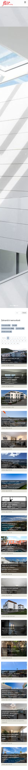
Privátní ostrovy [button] (6, 331)
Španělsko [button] (20, 328)
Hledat (24, 312)
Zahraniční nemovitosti (10, 320)
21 (11, 343)
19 (5, 343)
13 (13, 340)
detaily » (23, 359)
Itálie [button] (14, 325)
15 (19, 340)
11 (7, 340)
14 (16, 340)
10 (5, 340)
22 (14, 343)
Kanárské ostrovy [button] (8, 328)
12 (10, 340)
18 (2, 343)
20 (8, 343)
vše (18, 343)
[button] (2, 154)
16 (22, 340)
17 (25, 340)
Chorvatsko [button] (6, 325)
